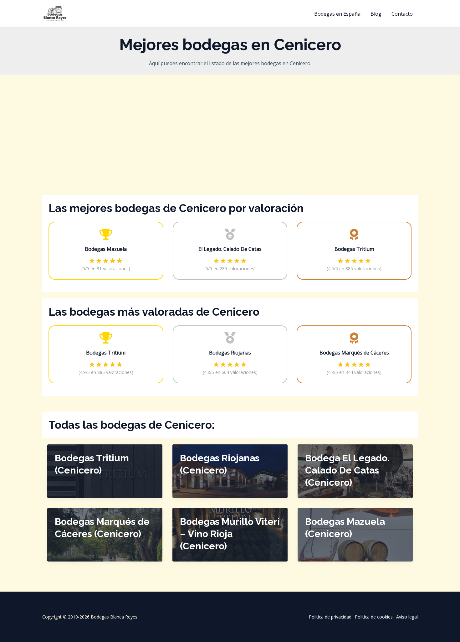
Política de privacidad (330, 617)
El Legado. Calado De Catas (230, 249)
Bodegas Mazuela (106, 249)
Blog (376, 13)
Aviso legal (407, 617)
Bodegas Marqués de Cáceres (354, 352)
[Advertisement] (230, 145)
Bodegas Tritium (354, 249)
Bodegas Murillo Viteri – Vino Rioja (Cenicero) (230, 533)
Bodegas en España (337, 13)
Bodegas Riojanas (230, 352)
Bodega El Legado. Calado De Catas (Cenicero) (347, 470)
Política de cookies (374, 617)
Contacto (402, 13)
